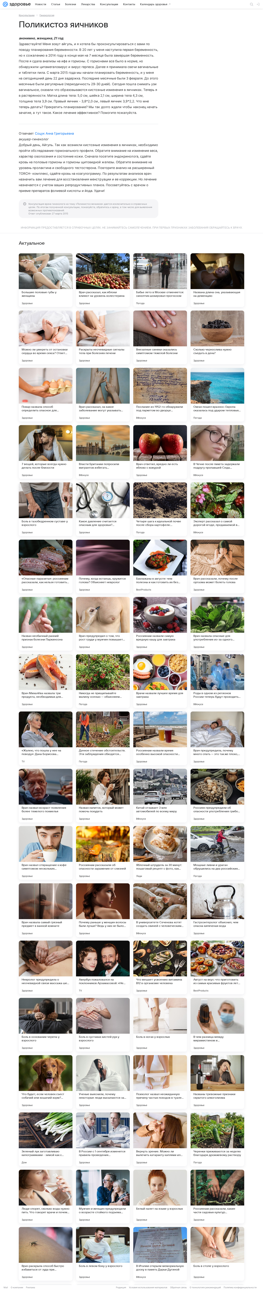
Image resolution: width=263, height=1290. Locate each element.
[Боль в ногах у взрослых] (160, 1025)
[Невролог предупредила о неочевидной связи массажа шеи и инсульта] (45, 967)
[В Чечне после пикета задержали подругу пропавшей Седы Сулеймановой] (217, 452)
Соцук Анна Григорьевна (54, 133)
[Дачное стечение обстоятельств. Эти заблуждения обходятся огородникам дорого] (103, 738)
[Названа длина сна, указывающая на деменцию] (217, 280)
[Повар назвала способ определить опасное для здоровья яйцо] (45, 395)
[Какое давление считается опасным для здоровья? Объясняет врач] (103, 509)
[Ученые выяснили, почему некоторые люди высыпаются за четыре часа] (103, 1082)
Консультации (27, 15)
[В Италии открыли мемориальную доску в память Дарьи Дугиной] (160, 1254)
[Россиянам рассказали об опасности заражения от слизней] (103, 853)
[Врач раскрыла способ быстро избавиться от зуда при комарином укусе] (45, 1254)
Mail (6, 1287)
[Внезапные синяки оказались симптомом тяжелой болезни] (160, 337)
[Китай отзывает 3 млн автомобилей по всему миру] (160, 795)
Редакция (121, 1287)
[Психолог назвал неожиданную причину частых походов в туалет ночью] (160, 1082)
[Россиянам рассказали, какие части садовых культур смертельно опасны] (217, 1196)
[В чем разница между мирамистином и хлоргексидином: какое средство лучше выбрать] (217, 1025)
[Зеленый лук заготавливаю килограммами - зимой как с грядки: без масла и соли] (45, 1139)
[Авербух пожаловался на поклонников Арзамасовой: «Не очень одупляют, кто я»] (103, 967)
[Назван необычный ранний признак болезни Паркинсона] (45, 624)
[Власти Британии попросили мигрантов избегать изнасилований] (103, 452)
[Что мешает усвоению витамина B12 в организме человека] (160, 967)
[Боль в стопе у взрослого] (217, 1254)
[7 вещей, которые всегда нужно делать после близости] (45, 452)
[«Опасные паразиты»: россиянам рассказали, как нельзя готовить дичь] (45, 566)
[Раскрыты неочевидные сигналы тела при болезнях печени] (103, 337)
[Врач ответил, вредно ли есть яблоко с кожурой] (160, 452)
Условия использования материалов (148, 1287)
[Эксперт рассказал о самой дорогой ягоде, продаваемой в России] (217, 509)
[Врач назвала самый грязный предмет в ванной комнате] (45, 910)
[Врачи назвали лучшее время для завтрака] (160, 681)
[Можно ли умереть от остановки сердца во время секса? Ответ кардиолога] (45, 337)
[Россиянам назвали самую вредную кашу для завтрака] (160, 624)
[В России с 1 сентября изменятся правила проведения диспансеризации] (103, 1139)
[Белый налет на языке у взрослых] (160, 1196)
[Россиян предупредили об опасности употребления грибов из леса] (217, 795)
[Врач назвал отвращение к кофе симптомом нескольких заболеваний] (45, 853)
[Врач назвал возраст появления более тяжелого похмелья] (45, 795)
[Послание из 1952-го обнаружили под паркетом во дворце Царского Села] (160, 395)
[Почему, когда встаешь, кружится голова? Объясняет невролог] (103, 566)
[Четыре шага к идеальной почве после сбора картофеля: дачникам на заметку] (160, 509)
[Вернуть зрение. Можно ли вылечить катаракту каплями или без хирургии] (160, 1139)
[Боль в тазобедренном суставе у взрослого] (45, 509)
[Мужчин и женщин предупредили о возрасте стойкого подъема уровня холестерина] (103, 1196)
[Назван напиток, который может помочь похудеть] (103, 795)
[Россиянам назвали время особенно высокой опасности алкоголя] (160, 738)
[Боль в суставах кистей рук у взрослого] (103, 1025)
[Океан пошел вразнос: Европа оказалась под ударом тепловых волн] (217, 395)
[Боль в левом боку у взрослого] (103, 1254)
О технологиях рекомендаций (205, 1287)
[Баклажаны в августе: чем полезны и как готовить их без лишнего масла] (160, 566)
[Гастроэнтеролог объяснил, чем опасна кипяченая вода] (217, 910)
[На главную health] (19, 4)
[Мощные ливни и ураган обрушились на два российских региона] (217, 853)
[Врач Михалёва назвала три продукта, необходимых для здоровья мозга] (45, 681)
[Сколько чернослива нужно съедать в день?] (217, 337)
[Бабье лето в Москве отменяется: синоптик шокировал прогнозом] (160, 280)
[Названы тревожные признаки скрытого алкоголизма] (217, 1082)
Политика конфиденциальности (240, 1287)
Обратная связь (178, 1287)
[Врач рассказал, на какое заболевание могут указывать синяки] (103, 395)
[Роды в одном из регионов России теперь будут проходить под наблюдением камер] (217, 681)
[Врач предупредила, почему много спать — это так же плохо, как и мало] (217, 738)
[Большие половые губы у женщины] (45, 280)
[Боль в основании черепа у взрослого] (45, 1025)
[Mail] (5, 4)
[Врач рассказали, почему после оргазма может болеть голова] (217, 566)
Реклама (30, 1287)
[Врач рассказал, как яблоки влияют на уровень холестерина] (103, 280)
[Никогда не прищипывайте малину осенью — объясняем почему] (103, 681)
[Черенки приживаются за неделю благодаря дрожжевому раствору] (217, 1139)
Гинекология (47, 15)
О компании (17, 1287)
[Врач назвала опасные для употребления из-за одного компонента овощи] (217, 624)
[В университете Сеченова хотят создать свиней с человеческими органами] (160, 910)
